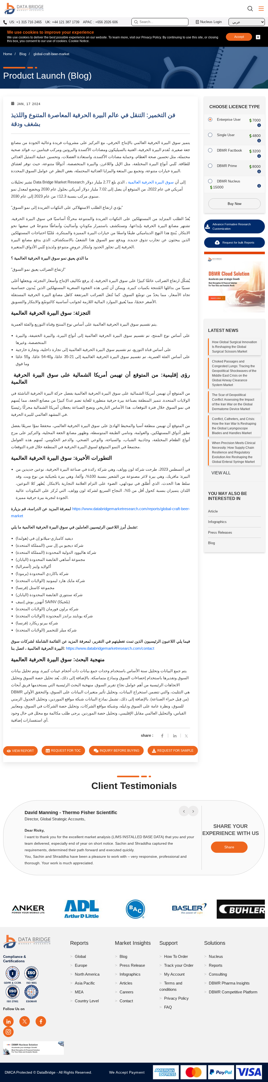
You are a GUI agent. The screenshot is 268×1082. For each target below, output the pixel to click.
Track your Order (178, 965)
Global (80, 956)
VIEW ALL (221, 473)
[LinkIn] (174, 735)
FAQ (168, 1007)
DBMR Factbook (229, 150)
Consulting (218, 974)
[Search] (252, 8)
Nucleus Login (211, 22)
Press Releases (220, 532)
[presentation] (184, 811)
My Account (174, 974)
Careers (126, 992)
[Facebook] (162, 735)
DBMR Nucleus (228, 181)
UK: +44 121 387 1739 (62, 22)
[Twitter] (187, 735)
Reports (215, 965)
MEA (79, 992)
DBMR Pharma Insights (229, 983)
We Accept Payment (128, 1072)
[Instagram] (8, 1032)
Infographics (217, 522)
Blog (22, 54)
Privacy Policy (176, 998)
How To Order (176, 956)
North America (87, 974)
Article (213, 511)
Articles (126, 983)
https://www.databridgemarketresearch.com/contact (110, 648)
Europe (81, 965)
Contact (126, 1001)
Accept (239, 37)
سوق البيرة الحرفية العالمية (151, 182)
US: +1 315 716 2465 (25, 22)
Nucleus (216, 956)
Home (7, 54)
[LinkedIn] (8, 1021)
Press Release (132, 965)
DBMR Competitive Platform (233, 992)
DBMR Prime (227, 166)
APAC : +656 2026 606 (100, 22)
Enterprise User (229, 120)
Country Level (87, 1001)
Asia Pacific (85, 983)
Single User (225, 135)
